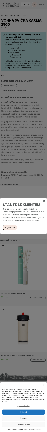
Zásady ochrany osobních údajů (29, 429)
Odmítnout (23, 418)
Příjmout (23, 412)
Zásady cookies (11, 429)
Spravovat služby (24, 406)
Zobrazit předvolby (23, 424)
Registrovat (10, 227)
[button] (43, 385)
